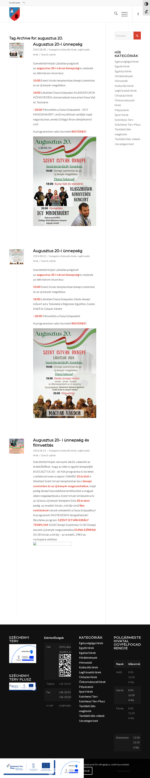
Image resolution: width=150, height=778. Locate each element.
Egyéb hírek (122, 66)
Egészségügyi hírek (127, 61)
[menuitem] (114, 14)
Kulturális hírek (68, 49)
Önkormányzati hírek (92, 681)
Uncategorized (124, 144)
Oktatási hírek (124, 95)
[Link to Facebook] (138, 14)
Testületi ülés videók (127, 139)
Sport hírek (122, 114)
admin (52, 54)
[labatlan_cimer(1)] (14, 14)
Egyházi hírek (123, 71)
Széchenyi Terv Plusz (128, 124)
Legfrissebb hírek (126, 90)
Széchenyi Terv (124, 119)
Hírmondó (121, 80)
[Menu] (123, 14)
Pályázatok (122, 110)
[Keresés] (114, 14)
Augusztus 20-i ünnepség (57, 44)
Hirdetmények (124, 76)
